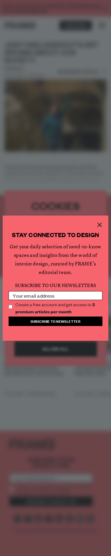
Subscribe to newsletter (55, 321)
